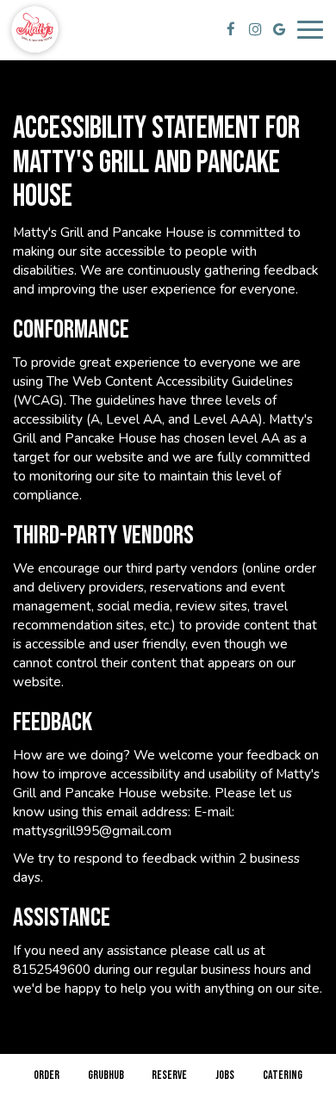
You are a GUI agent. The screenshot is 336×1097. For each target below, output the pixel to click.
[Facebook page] (231, 29)
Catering (282, 1075)
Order (46, 1075)
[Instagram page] (255, 29)
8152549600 (51, 969)
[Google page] (279, 29)
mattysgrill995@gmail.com (92, 830)
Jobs (224, 1075)
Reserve (169, 1075)
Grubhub (104, 1075)
